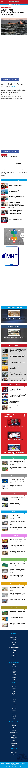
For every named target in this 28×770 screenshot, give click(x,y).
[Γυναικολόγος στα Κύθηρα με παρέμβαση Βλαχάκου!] (4, 198)
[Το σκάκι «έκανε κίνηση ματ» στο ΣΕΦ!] (5, 407)
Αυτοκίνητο (14, 494)
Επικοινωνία (14, 764)
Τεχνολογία (14, 475)
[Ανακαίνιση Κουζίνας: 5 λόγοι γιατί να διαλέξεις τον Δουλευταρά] (5, 595)
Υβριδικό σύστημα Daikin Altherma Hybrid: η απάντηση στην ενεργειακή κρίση (17, 601)
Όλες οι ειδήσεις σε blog (14, 4)
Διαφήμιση (24, 763)
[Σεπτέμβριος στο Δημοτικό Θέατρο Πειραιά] (14, 313)
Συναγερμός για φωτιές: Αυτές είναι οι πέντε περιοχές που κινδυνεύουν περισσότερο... (18, 380)
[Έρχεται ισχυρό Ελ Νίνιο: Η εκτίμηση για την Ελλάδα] (5, 368)
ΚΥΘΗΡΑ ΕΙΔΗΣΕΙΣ (5, 156)
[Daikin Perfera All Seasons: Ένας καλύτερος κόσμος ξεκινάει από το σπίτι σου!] (5, 589)
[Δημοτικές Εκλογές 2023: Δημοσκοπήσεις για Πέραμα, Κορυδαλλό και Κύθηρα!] (4, 219)
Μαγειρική (14, 559)
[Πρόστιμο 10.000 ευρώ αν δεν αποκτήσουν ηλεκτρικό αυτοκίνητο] (5, 505)
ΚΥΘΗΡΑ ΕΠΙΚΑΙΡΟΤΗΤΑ (6, 157)
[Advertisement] (14, 116)
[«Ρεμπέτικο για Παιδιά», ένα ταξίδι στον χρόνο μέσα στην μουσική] (5, 553)
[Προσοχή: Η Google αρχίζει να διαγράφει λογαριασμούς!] (5, 487)
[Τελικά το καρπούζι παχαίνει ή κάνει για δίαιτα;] (5, 469)
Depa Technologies (20, 766)
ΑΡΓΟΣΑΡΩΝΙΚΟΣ (4, 7)
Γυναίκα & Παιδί (14, 535)
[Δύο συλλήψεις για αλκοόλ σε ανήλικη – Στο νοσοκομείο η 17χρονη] (5, 374)
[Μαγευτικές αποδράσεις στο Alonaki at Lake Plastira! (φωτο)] (5, 529)
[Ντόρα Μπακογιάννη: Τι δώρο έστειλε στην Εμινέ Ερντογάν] (5, 577)
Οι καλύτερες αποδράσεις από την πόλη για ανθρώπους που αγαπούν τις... (17, 523)
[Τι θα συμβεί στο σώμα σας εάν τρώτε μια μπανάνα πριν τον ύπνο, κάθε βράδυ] (5, 619)
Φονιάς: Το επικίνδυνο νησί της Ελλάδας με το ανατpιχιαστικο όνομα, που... (16, 517)
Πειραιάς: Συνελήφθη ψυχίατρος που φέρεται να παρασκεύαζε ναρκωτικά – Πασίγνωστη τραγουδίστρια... (18, 350)
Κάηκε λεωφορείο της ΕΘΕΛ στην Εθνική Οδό (20, 172)
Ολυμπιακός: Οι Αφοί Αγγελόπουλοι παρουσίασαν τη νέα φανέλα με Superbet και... (17, 389)
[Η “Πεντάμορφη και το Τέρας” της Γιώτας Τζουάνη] (5, 547)
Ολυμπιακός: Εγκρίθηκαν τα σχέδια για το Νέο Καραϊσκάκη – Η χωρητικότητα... (17, 401)
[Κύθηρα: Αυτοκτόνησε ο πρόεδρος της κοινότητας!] (4, 191)
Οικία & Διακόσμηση (14, 583)
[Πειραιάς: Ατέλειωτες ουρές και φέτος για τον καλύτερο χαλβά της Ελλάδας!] (14, 332)
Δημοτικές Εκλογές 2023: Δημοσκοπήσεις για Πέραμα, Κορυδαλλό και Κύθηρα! (15, 219)
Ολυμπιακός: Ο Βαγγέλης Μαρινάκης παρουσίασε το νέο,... (14, 440)
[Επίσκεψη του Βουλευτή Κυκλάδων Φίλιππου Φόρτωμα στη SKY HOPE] (5, 362)
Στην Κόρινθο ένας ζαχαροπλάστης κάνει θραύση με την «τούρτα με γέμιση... (17, 571)
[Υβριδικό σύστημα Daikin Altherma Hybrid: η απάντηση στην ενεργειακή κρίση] (5, 601)
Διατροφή (14, 607)
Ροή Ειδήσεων (15, 345)
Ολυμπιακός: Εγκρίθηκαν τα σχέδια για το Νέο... (14, 453)
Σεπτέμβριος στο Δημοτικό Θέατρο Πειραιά (14, 318)
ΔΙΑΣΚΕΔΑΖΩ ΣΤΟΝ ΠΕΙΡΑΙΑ (15, 307)
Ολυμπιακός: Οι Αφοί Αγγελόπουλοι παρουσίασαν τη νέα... (14, 427)
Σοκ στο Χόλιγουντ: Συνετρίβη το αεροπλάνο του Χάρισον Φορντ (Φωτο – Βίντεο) (7, 173)
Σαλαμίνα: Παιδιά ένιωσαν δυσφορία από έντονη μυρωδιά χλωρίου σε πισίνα (18, 356)
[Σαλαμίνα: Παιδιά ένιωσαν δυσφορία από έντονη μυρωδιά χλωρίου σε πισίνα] (5, 356)
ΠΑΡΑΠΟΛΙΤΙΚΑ (4, 222)
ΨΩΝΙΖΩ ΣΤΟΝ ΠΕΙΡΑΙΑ (15, 326)
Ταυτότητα (18, 763)
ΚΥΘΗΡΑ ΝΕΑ (14, 157)
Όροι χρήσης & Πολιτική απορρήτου (8, 763)
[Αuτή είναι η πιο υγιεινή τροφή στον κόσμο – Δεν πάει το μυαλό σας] (5, 613)
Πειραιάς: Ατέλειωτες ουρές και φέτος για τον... (14, 338)
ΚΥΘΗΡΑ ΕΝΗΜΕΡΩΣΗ (13, 156)
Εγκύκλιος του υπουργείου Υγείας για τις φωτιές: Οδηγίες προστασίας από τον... (18, 463)
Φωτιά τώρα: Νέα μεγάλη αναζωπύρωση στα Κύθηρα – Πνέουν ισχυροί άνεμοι (16, 185)
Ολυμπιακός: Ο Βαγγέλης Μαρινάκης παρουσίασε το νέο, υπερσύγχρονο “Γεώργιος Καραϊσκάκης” (18, 395)
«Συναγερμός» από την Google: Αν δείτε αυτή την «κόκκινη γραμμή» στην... (17, 481)
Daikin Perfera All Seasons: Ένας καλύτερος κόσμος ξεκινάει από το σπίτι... (17, 589)
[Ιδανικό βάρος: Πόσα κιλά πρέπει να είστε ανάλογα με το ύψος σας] (5, 625)
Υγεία (14, 457)
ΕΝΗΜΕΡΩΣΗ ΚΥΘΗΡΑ (11, 154)
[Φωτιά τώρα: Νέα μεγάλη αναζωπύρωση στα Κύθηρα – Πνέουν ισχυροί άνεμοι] (4, 185)
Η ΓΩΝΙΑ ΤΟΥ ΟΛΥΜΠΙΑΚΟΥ (8, 416)
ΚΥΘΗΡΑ (9, 7)
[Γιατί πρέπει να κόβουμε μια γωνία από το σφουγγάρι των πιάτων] (5, 565)
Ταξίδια (14, 512)
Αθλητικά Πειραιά (15, 384)
